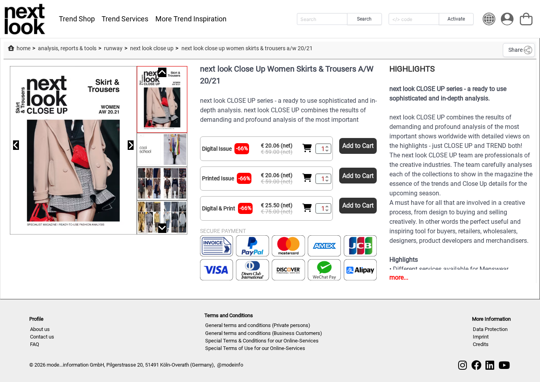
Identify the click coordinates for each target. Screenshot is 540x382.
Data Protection (490, 329)
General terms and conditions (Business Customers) (263, 333)
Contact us (42, 337)
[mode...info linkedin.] (490, 365)
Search (364, 19)
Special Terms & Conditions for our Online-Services (262, 341)
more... (398, 277)
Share (515, 50)
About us (40, 329)
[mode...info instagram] (462, 365)
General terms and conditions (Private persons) (257, 325)
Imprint (481, 337)
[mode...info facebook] (476, 365)
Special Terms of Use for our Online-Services (255, 348)
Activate (456, 19)
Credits (481, 344)
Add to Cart (358, 145)
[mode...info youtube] (504, 365)
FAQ (34, 344)
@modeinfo (230, 365)
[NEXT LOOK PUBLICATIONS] (25, 19)
